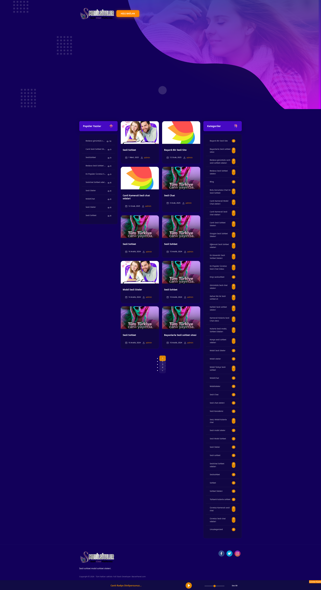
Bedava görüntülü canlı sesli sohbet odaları (96, 140)
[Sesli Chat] (181, 177)
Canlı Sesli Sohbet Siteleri (97, 149)
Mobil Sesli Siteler (132, 289)
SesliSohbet (91, 157)
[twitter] (229, 553)
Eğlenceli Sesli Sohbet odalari (219, 245)
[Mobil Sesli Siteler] (140, 272)
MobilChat (90, 198)
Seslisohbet (215, 474)
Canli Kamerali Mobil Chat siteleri (219, 202)
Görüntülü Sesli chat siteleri (218, 286)
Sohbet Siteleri (216, 491)
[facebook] (221, 553)
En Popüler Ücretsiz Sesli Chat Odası (97, 174)
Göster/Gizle (315, 581)
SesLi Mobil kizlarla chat (218, 421)
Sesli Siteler (91, 190)
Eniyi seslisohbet (217, 277)
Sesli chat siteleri (217, 402)
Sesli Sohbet (91, 215)
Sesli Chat (169, 195)
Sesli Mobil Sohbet (218, 438)
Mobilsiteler (215, 386)
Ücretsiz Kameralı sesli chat (220, 509)
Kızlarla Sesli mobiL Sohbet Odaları (218, 330)
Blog (212, 181)
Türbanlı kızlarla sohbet (220, 499)
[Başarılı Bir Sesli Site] (181, 132)
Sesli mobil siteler (217, 430)
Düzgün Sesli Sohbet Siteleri (219, 235)
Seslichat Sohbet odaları (96, 182)
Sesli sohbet (215, 455)
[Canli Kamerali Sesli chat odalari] (140, 177)
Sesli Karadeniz (216, 411)
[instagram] (237, 553)
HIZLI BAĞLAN (128, 13)
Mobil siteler (215, 358)
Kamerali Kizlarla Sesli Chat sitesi (219, 319)
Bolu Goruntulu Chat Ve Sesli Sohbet (220, 191)
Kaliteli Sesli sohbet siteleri (218, 308)
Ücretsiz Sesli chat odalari (218, 520)
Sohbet (213, 482)
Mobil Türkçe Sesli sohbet (218, 368)
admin (147, 157)
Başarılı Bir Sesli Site (175, 149)
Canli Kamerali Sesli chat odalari (136, 197)
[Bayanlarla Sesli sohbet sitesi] (181, 317)
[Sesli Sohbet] (140, 132)
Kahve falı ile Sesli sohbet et (218, 297)
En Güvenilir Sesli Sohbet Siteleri (217, 256)
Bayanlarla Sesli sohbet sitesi (180, 334)
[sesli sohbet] (96, 13)
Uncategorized (216, 529)
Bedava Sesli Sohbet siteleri (97, 165)
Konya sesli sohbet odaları (218, 341)
